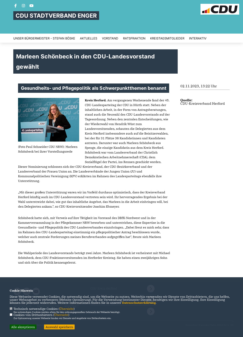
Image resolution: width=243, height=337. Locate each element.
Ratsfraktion (134, 38)
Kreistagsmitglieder (167, 38)
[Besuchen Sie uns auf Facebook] (15, 6)
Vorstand (110, 38)
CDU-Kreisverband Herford (202, 103)
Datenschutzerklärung (139, 303)
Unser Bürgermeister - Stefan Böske (44, 38)
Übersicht (66, 309)
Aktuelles (88, 38)
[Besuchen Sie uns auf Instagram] (23, 6)
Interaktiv (198, 38)
